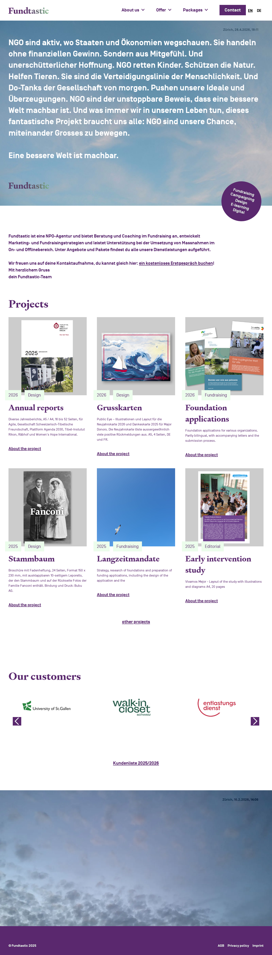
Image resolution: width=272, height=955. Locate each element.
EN (250, 10)
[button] (135, 10)
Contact (233, 10)
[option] (259, 10)
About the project (24, 448)
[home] (28, 10)
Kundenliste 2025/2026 (136, 763)
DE (259, 10)
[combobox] (250, 10)
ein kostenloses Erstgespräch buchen (176, 263)
